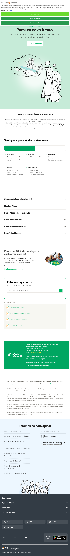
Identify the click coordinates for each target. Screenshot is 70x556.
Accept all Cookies (35, 23)
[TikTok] (4, 538)
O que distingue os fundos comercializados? (12, 467)
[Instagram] (15, 538)
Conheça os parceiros (12, 269)
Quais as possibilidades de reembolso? (17, 473)
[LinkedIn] (10, 538)
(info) (10, 10)
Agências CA (53, 383)
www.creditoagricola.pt (13, 385)
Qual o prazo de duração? (12, 461)
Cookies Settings (35, 14)
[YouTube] (26, 538)
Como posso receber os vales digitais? (16, 436)
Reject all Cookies (35, 18)
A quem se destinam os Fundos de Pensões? (15, 455)
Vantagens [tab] (20, 148)
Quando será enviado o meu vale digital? (14, 442)
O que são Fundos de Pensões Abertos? (17, 448)
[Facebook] (20, 538)
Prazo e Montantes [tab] (50, 148)
